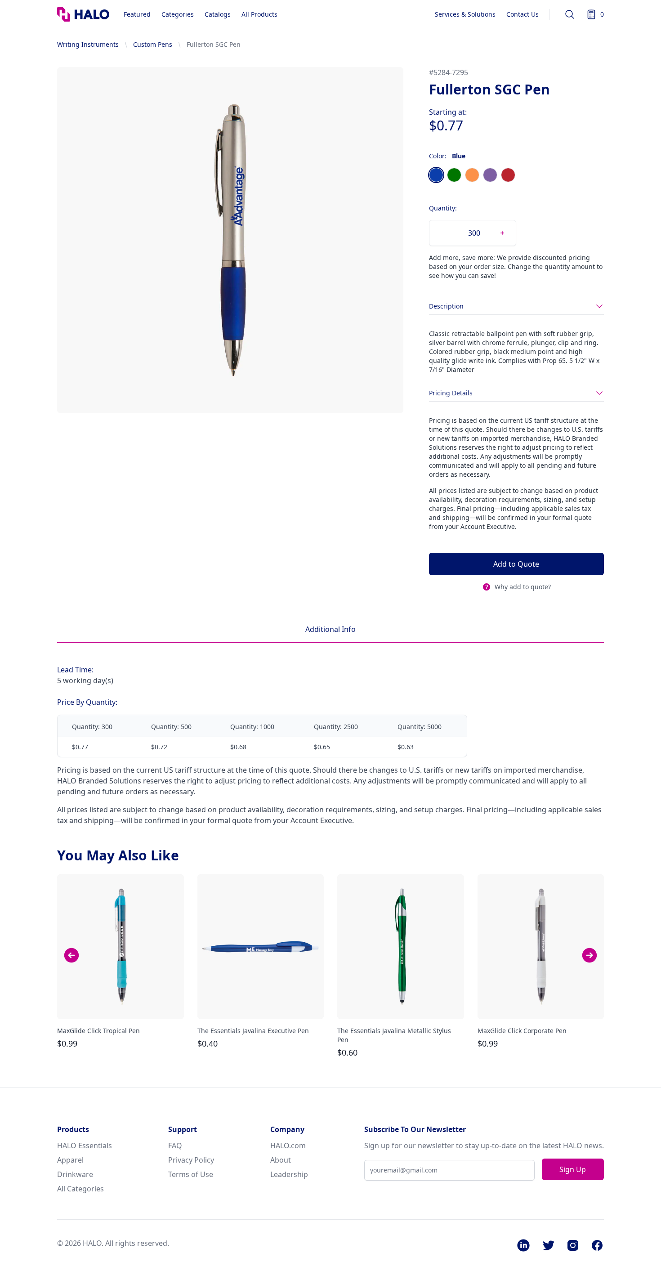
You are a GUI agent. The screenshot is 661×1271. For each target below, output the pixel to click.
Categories (177, 14)
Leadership (289, 1174)
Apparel (70, 1160)
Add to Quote (516, 564)
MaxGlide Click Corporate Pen (522, 1030)
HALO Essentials (84, 1145)
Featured (137, 14)
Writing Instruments (88, 44)
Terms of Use (190, 1174)
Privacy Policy (191, 1160)
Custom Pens (152, 44)
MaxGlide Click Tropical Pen (98, 1030)
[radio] (436, 175)
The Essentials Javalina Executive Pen (253, 1030)
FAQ (175, 1145)
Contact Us (522, 14)
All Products (259, 14)
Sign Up (572, 1169)
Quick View (120, 1004)
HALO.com (288, 1145)
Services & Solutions (465, 14)
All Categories (80, 1189)
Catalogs (218, 14)
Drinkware (75, 1174)
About (280, 1160)
